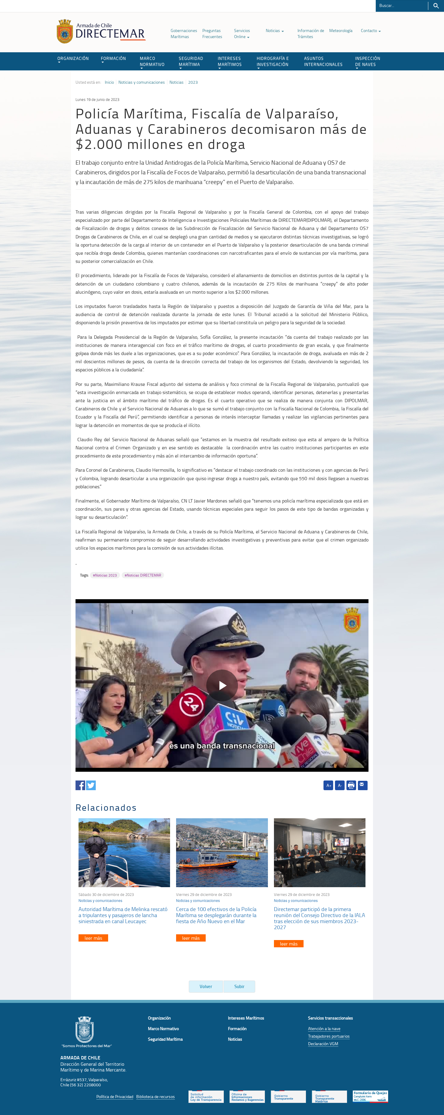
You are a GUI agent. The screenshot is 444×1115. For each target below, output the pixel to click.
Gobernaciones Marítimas (184, 33)
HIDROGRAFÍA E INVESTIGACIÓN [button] (273, 61)
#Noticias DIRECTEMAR (143, 575)
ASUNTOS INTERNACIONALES (323, 61)
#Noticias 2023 (105, 575)
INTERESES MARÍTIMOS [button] (230, 61)
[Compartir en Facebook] (80, 784)
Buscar (436, 6)
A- (340, 785)
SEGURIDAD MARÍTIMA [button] (191, 61)
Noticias (273, 30)
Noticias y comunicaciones (141, 82)
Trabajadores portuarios (329, 1036)
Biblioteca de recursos (155, 1096)
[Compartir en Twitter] (91, 784)
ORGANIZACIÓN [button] (73, 58)
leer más (93, 938)
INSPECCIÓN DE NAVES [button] (367, 61)
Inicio (109, 82)
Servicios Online (242, 33)
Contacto (369, 30)
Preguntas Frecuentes (212, 33)
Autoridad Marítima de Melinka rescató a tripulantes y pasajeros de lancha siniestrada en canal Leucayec (123, 915)
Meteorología (340, 30)
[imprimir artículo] (351, 785)
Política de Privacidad (114, 1096)
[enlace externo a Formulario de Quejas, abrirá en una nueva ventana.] (370, 1096)
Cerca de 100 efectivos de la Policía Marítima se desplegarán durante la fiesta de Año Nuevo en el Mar (216, 915)
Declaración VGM (323, 1043)
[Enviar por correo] (363, 785)
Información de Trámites (311, 33)
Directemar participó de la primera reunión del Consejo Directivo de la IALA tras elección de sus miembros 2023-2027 (319, 917)
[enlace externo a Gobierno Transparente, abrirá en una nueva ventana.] (288, 1096)
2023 (193, 82)
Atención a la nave (324, 1028)
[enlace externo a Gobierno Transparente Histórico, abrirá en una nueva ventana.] (329, 1096)
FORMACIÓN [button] (113, 58)
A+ (329, 785)
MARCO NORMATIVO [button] (152, 61)
